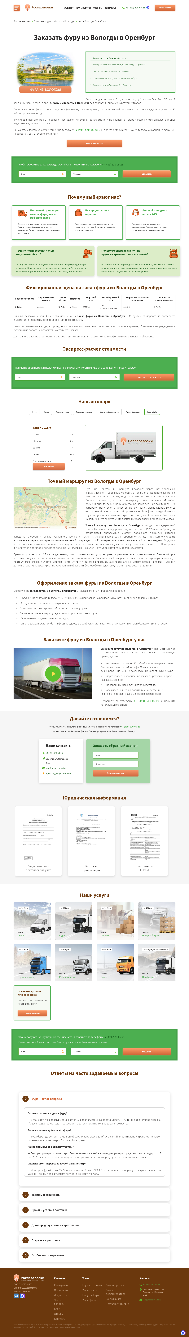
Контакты (110, 8)
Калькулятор (83, 8)
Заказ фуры (89, 1300)
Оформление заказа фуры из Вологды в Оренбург (115, 78)
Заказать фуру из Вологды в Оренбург (110, 57)
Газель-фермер (62, 412)
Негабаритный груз (117, 1303)
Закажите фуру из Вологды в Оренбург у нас (112, 85)
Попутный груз (91, 1295)
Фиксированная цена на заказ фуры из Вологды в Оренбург (119, 64)
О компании (61, 1290)
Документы (60, 1295)
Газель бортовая (133, 412)
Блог (57, 1308)
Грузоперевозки (92, 1285)
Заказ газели (90, 1290)
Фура (34, 412)
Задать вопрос (165, 8)
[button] (32, 1013)
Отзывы (98, 8)
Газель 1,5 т (152, 412)
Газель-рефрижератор (109, 412)
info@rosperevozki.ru (56, 768)
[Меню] (17, 8)
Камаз (46, 412)
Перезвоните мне (115, 773)
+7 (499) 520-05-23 (86, 130)
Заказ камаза (113, 1298)
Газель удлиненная (84, 412)
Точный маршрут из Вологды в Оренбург (111, 71)
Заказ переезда (115, 1285)
